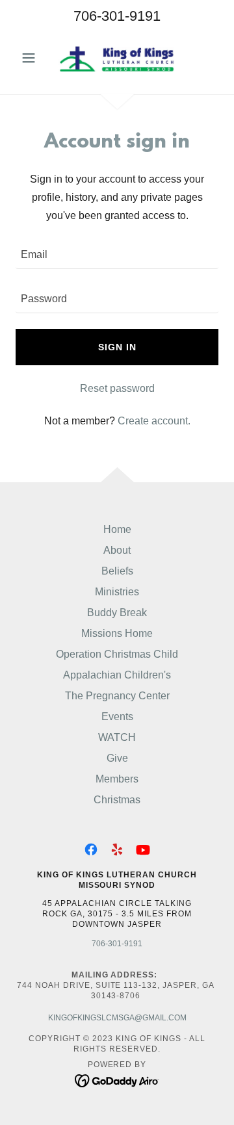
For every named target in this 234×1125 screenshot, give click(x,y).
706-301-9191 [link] (117, 16)
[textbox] (117, 254)
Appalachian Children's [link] (117, 674)
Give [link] (117, 758)
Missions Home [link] (117, 633)
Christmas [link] (117, 799)
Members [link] (117, 778)
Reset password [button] (117, 388)
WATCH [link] (117, 737)
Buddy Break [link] (117, 612)
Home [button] (117, 529)
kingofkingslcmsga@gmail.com (117, 1017)
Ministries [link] (117, 591)
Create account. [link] (154, 420)
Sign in (117, 347)
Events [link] (117, 716)
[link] (117, 58)
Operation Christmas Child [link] (117, 654)
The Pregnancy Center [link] (117, 695)
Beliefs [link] (117, 570)
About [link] (117, 550)
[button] (31, 58)
